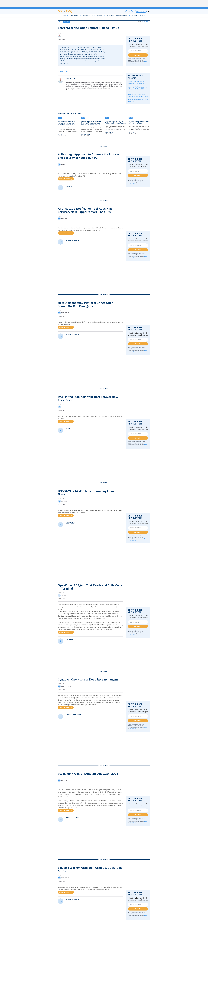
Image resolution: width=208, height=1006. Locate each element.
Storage (134, 15)
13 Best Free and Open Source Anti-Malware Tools (139, 122)
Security (110, 15)
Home (59, 21)
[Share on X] (144, 21)
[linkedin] (129, 11)
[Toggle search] (149, 11)
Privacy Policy (133, 63)
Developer (100, 15)
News (64, 15)
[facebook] (126, 11)
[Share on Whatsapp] (149, 21)
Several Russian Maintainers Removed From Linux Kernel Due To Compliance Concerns (91, 123)
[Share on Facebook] (142, 21)
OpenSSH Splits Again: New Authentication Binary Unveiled (115, 122)
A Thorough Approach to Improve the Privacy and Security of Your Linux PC (66, 123)
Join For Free (138, 55)
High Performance (122, 15)
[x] (132, 11)
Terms (145, 61)
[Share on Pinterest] (147, 21)
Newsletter (141, 11)
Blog (141, 15)
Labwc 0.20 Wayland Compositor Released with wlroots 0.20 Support (137, 89)
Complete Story (63, 72)
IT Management (74, 15)
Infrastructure (88, 15)
